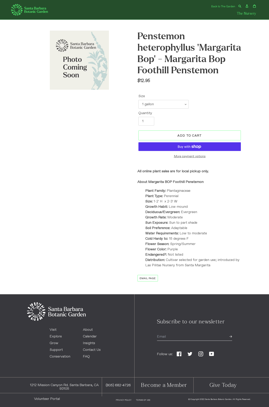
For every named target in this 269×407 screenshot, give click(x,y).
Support (56, 349)
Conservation (60, 356)
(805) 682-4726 (118, 385)
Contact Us (92, 349)
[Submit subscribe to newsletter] (230, 336)
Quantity (145, 113)
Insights (89, 343)
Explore (56, 336)
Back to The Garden (223, 6)
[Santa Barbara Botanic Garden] (56, 320)
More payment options (190, 156)
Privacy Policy (123, 400)
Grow (54, 343)
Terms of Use (143, 400)
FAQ (86, 356)
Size (141, 96)
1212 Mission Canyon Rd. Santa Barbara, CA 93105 (64, 387)
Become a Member (164, 385)
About (88, 329)
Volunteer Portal (47, 399)
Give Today (223, 385)
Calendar (90, 336)
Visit (53, 329)
